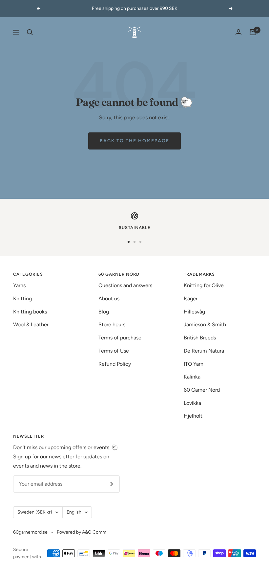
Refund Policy (114, 364)
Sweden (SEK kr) (34, 512)
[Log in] (238, 32)
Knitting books (30, 312)
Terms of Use (113, 351)
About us (108, 298)
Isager (190, 298)
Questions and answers (125, 285)
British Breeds (200, 337)
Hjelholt (193, 416)
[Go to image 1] (129, 242)
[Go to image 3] (140, 242)
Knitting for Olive (204, 285)
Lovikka (192, 403)
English (74, 512)
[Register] (110, 484)
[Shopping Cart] (252, 32)
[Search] (30, 32)
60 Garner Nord (202, 390)
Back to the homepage (134, 141)
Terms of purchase (119, 337)
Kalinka (192, 377)
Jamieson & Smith (205, 324)
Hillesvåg (194, 312)
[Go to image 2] (134, 242)
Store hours (111, 324)
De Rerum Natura (204, 351)
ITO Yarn (193, 364)
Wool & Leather (31, 324)
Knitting (22, 298)
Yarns (19, 285)
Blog (103, 312)
